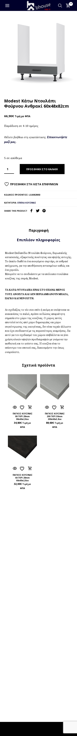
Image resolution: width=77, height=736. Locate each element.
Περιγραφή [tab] (39, 230)
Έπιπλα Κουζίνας (26, 202)
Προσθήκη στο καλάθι (42, 169)
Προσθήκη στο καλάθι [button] (30, 407)
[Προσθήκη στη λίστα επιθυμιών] (22, 407)
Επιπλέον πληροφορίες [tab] (38, 239)
